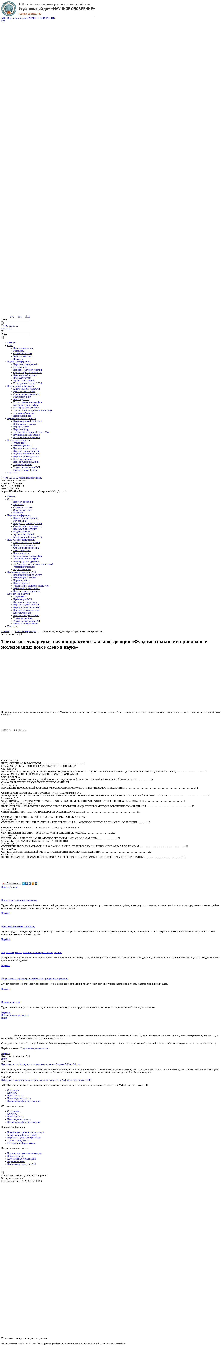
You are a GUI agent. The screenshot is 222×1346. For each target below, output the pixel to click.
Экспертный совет (22, 356)
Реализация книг (22, 397)
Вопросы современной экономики (19, 900)
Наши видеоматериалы (19, 1098)
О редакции (13, 1090)
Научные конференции (19, 361)
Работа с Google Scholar (25, 470)
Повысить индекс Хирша (26, 461)
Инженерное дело (10, 1002)
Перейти (5, 913)
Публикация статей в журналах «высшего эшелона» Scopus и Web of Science (40, 1064)
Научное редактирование (26, 453)
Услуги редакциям (22, 464)
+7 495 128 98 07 (9, 326)
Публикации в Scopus (24, 424)
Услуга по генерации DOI (26, 467)
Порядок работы (21, 426)
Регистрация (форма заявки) (21, 1143)
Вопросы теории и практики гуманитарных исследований (31, 952)
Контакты (6, 328)
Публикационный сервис (26, 434)
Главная (11, 342)
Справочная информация (26, 394)
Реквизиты (18, 351)
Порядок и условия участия (27, 369)
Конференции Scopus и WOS (22, 1135)
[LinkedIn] (26, 884)
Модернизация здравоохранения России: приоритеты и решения (34, 978)
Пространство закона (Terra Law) (18, 926)
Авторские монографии (25, 405)
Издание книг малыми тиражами (24, 1153)
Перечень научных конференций (24, 1137)
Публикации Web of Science (27, 421)
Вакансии (18, 359)
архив (4, 1017)
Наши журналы (21, 399)
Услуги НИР (19, 443)
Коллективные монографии (27, 402)
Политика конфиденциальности (23, 1101)
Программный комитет (25, 375)
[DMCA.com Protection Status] (111, 1327)
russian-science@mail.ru (30, 477)
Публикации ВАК (22, 445)
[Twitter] (23, 884)
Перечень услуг (21, 429)
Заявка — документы (18, 1140)
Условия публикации (24, 413)
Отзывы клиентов (22, 353)
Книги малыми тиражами (26, 388)
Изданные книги (22, 415)
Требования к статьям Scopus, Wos (31, 432)
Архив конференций (24, 380)
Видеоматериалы (22, 378)
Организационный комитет (27, 372)
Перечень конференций (25, 364)
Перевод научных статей (26, 451)
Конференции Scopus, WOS (27, 383)
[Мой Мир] (36, 884)
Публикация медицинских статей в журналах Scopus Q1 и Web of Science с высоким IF (46, 1080)
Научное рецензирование (26, 456)
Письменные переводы (25, 448)
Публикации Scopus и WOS (21, 418)
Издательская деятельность (21, 386)
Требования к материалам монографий (33, 410)
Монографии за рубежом (26, 407)
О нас (10, 345)
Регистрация (19, 367)
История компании (23, 348)
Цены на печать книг (24, 391)
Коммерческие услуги (18, 440)
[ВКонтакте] (29, 884)
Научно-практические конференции (25, 1132)
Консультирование (22, 459)
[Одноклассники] (33, 884)
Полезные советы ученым (26, 437)
